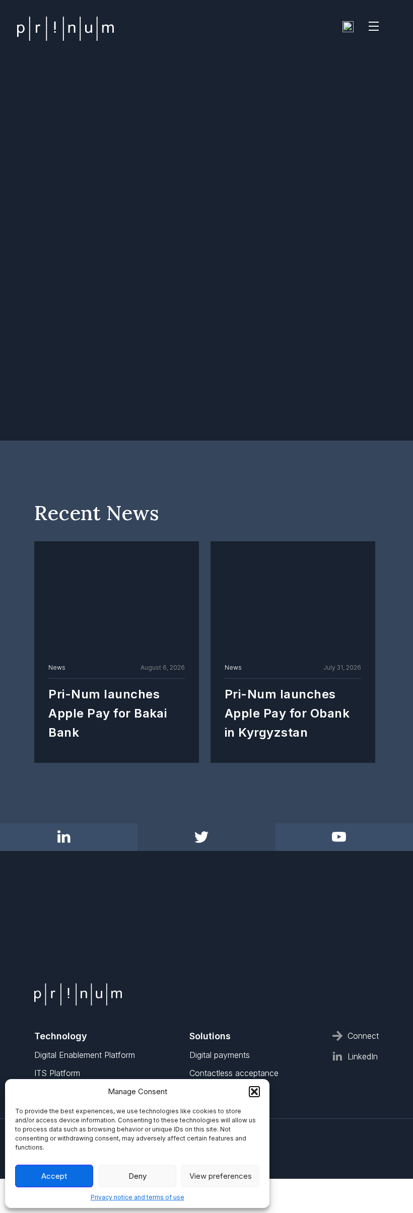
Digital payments (219, 1055)
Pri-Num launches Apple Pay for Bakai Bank (107, 713)
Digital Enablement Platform (84, 1055)
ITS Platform (57, 1073)
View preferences (220, 1176)
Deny (137, 1176)
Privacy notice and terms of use (137, 1197)
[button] (254, 1092)
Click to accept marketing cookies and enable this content (172, 942)
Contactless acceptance (234, 1073)
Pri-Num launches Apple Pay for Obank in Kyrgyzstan (287, 713)
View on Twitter (238, 941)
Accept (54, 1176)
